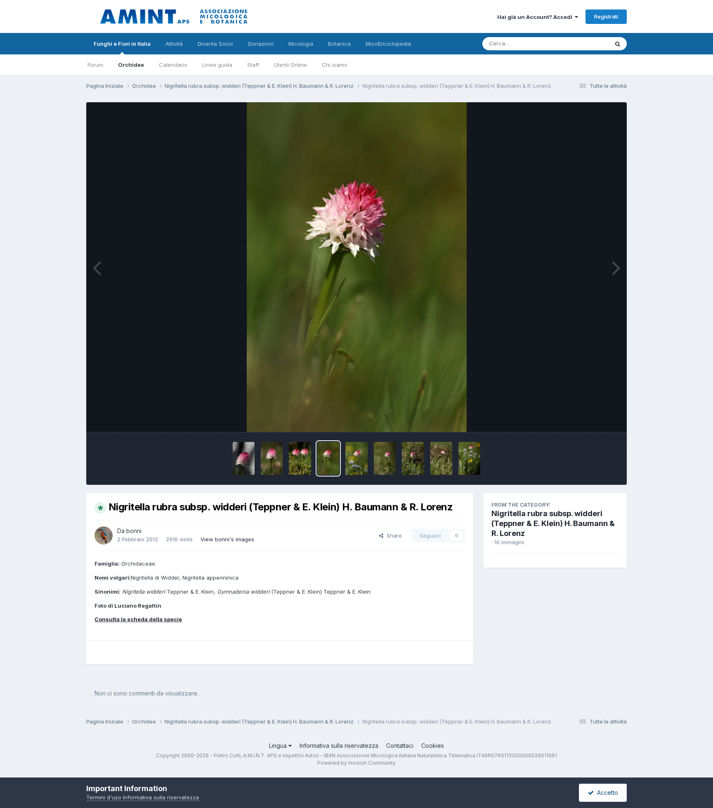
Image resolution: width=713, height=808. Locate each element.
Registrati (606, 16)
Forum (95, 64)
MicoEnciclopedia (388, 43)
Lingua (278, 745)
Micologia (300, 43)
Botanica (339, 43)
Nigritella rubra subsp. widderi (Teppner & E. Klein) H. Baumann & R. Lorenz (553, 523)
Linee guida (217, 64)
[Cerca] (618, 43)
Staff (253, 64)
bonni (134, 530)
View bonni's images (227, 539)
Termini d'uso (103, 797)
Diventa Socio (215, 43)
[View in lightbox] (357, 267)
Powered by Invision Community (356, 763)
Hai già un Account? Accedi (536, 17)
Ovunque (586, 43)
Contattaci (399, 745)
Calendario (173, 64)
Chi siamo (334, 64)
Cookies (432, 745)
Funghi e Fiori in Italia (122, 43)
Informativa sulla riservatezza (339, 745)
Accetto (606, 792)
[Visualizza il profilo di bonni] (103, 535)
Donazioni (261, 43)
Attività (174, 43)
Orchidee (131, 64)
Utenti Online (290, 64)
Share (392, 535)
